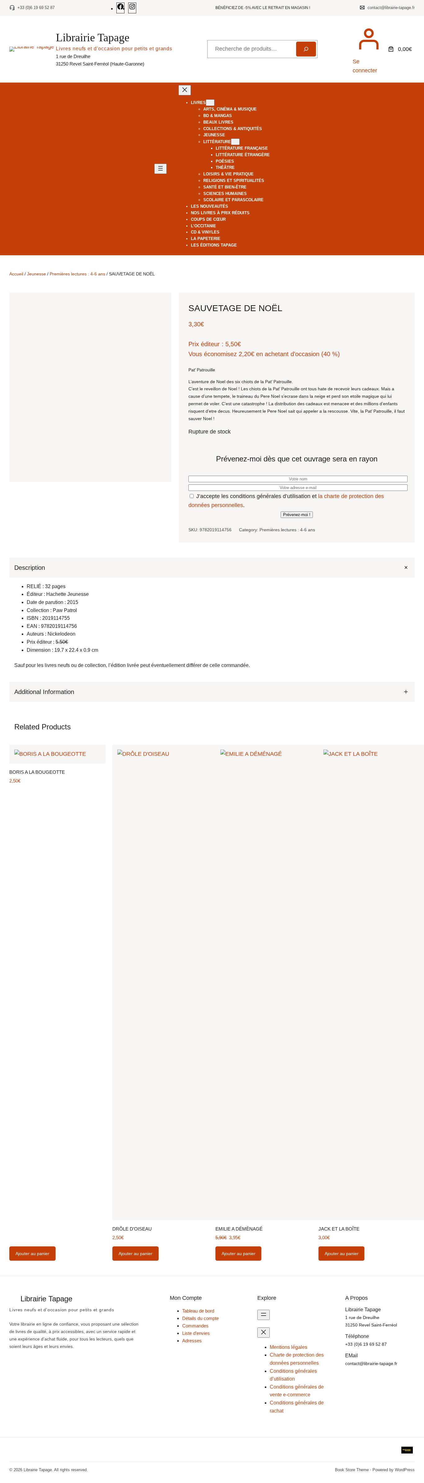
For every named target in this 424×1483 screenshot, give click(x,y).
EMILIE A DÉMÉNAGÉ (239, 1228)
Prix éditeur (204, 344)
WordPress (405, 1469)
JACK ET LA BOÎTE (338, 1228)
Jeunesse (36, 273)
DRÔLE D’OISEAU (132, 1228)
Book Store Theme (352, 1469)
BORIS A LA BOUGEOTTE (37, 772)
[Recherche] (306, 49)
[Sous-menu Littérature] (235, 141)
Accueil (16, 273)
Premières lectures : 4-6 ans (77, 273)
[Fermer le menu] (184, 90)
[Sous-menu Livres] (210, 102)
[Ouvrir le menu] (160, 169)
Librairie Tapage (92, 37)
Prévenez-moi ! (296, 514)
